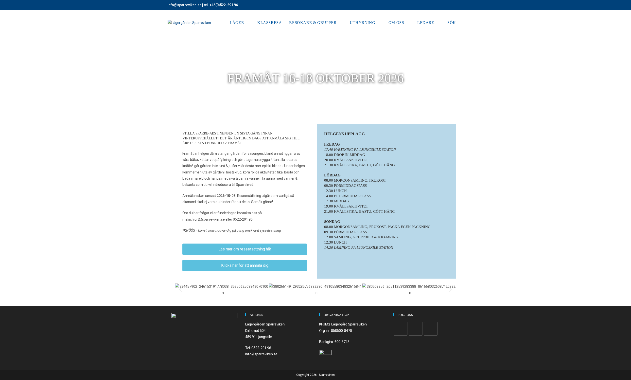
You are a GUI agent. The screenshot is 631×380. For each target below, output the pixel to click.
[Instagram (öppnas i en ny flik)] (456, 5)
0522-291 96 (261, 348)
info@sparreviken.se (184, 5)
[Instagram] (415, 329)
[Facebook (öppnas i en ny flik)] (451, 5)
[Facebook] (400, 329)
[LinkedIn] (431, 329)
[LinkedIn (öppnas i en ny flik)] (461, 5)
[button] (180, 290)
